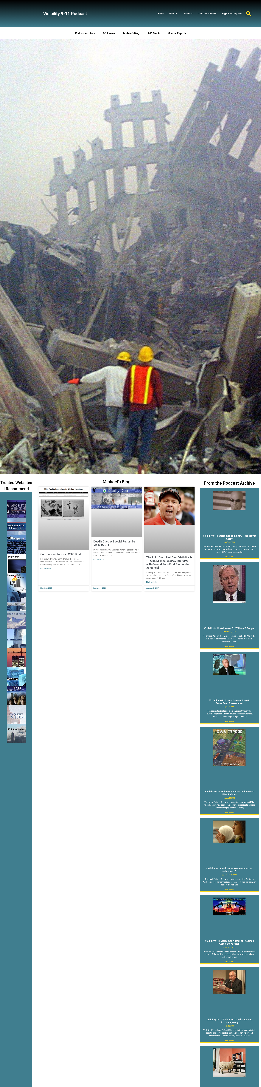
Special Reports (177, 33)
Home (161, 13)
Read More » (45, 568)
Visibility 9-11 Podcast (65, 13)
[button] (248, 13)
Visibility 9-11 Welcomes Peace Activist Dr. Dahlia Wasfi (229, 870)
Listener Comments (207, 13)
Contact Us (188, 13)
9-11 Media (153, 33)
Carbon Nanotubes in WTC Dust (60, 554)
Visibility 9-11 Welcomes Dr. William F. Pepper (229, 628)
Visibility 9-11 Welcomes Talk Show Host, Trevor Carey (229, 537)
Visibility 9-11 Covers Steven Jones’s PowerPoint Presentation (229, 702)
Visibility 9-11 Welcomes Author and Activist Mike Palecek (229, 793)
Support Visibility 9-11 (232, 13)
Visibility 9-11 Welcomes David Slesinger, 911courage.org (229, 1021)
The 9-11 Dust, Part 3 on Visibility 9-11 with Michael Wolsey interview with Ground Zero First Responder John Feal (169, 562)
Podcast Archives (85, 33)
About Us (173, 13)
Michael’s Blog (131, 33)
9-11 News (109, 33)
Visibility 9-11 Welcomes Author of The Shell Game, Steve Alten (229, 942)
